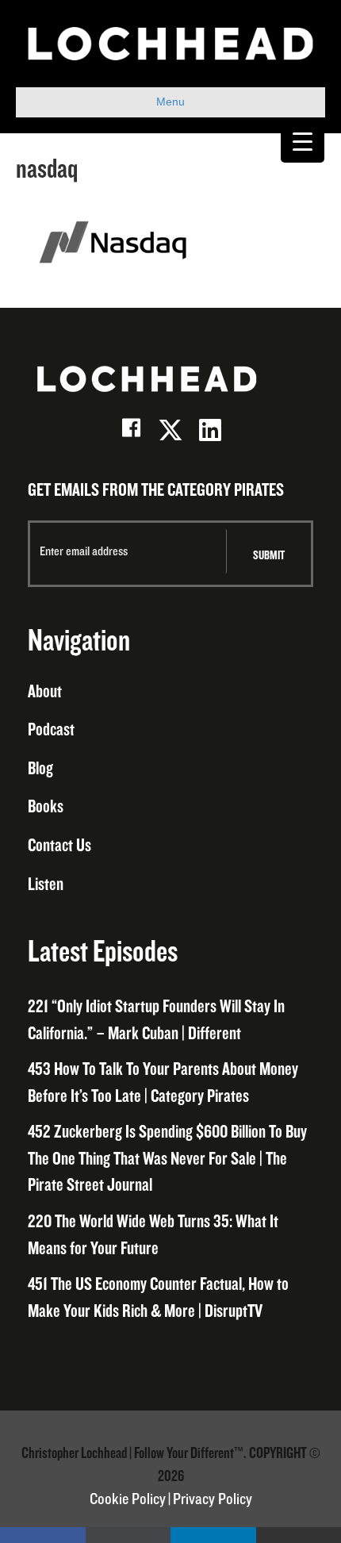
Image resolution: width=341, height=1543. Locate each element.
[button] (131, 430)
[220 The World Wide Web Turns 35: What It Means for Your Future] (170, 1235)
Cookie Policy (128, 1499)
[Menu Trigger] (302, 141)
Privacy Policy (212, 1499)
